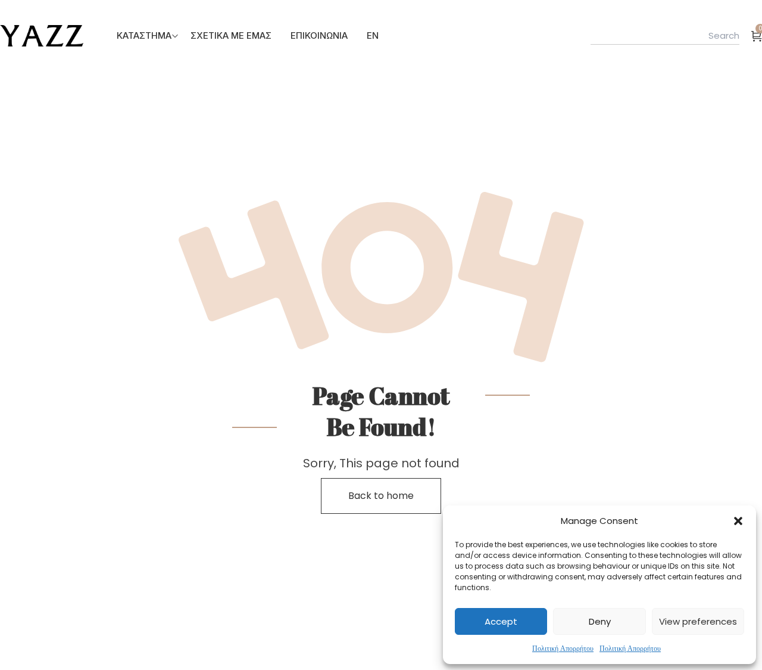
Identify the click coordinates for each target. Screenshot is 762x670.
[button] (738, 521)
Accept (501, 621)
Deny (600, 621)
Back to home (381, 495)
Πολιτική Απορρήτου (563, 648)
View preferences (698, 621)
